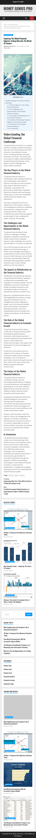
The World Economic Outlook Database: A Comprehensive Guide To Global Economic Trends (16, 490)
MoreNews (29, 834)
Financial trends (8, 35)
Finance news (8, 669)
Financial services (9, 680)
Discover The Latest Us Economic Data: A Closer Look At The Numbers (18, 585)
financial (11, 475)
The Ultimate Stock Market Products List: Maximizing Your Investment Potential (17, 646)
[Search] (26, 18)
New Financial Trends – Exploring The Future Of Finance (18, 552)
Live (32, 18)
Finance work (8, 673)
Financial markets (9, 676)
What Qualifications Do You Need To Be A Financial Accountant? (16, 628)
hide (21, 97)
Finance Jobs (8, 666)
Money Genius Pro (18, 8)
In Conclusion (12, 128)
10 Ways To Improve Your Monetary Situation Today (18, 518)
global (16, 475)
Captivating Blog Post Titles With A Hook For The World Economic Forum (18, 481)
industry (22, 475)
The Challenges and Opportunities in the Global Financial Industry (16, 111)
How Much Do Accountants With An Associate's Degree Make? (14, 640)
